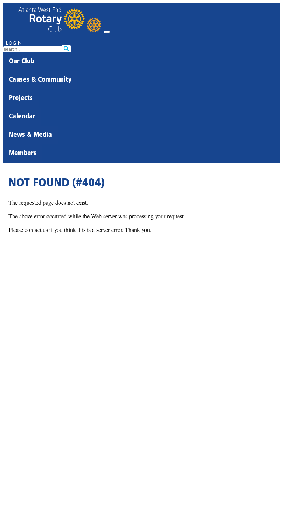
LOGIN (14, 42)
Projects (21, 98)
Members (22, 153)
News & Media (30, 135)
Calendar (22, 117)
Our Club (21, 61)
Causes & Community (40, 80)
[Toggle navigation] (107, 32)
